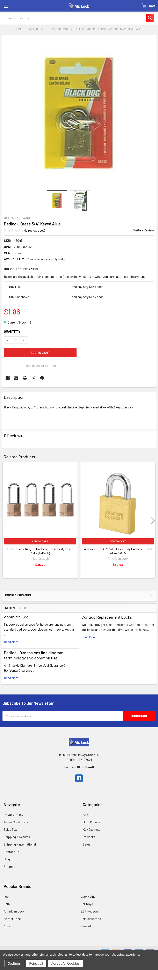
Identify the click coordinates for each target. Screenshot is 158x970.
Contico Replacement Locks (106, 617)
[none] (79, 113)
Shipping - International (20, 844)
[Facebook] (7, 378)
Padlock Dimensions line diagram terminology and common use (33, 655)
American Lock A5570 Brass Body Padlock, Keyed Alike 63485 (118, 551)
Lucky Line (88, 896)
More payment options (40, 365)
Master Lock (12, 919)
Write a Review (143, 230)
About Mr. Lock (17, 616)
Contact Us (11, 852)
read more (11, 642)
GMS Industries (91, 919)
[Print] (25, 378)
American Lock (14, 911)
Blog (7, 859)
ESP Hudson (89, 911)
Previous (5, 520)
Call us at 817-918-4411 (79, 767)
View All (86, 926)
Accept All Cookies (65, 963)
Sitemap (9, 866)
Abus (7, 926)
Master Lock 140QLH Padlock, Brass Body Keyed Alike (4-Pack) (40, 551)
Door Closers (91, 822)
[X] (33, 378)
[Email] (16, 378)
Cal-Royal (87, 904)
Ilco (6, 896)
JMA (7, 904)
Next (153, 520)
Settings (14, 963)
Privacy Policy (13, 814)
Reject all (36, 963)
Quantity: (12, 331)
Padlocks (89, 837)
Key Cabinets (92, 829)
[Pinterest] (42, 378)
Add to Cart (40, 541)
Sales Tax (10, 829)
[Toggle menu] (5, 5)
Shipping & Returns (17, 837)
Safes (87, 844)
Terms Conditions (16, 822)
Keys (86, 814)
